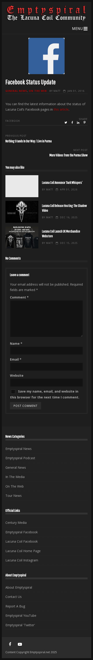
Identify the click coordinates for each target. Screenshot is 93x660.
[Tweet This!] (66, 122)
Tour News (13, 495)
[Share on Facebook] (72, 122)
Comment (19, 297)
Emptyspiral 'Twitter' (20, 625)
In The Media (15, 477)
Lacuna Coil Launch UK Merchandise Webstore (21, 237)
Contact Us (13, 596)
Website (16, 375)
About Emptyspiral (18, 587)
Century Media (16, 522)
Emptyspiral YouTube (20, 615)
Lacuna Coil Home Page (23, 551)
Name (16, 343)
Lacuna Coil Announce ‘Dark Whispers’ (21, 186)
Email (15, 359)
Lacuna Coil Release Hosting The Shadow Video (21, 212)
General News (16, 90)
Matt (56, 90)
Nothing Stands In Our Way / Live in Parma (28, 141)
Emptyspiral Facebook (21, 532)
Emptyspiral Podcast (20, 458)
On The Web (38, 90)
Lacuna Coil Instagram (21, 560)
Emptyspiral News (18, 448)
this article (61, 109)
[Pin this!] (85, 122)
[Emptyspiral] (46, 20)
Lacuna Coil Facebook (21, 541)
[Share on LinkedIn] (78, 122)
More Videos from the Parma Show (68, 155)
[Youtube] (19, 644)
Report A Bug (15, 606)
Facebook (12, 120)
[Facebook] (9, 644)
